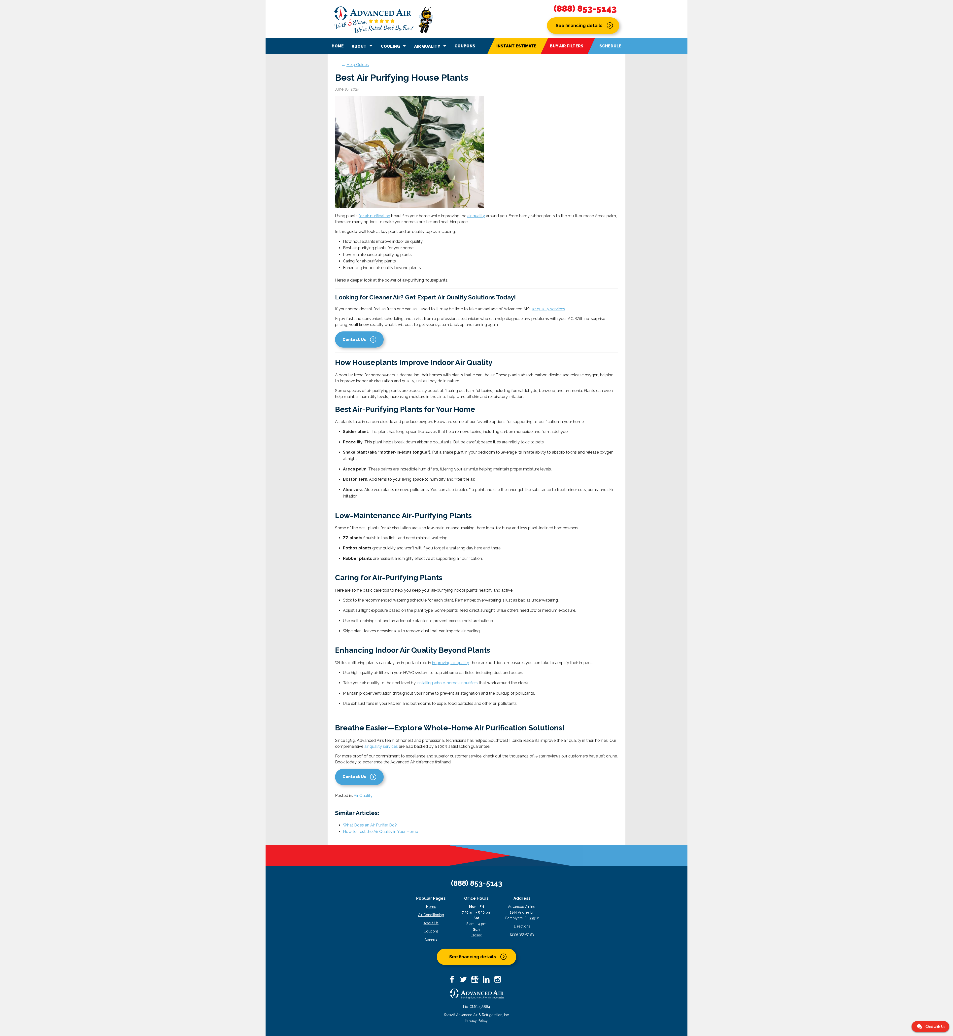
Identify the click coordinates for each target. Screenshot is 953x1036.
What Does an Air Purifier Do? (370, 825)
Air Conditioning (431, 915)
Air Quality (363, 795)
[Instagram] (499, 981)
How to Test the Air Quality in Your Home (380, 831)
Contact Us (354, 339)
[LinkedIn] (488, 981)
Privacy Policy (476, 1021)
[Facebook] (453, 981)
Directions (522, 926)
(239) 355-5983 (522, 934)
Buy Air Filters (566, 46)
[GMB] (476, 981)
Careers (431, 939)
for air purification (374, 216)
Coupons (464, 46)
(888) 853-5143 (585, 9)
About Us (431, 923)
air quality (476, 216)
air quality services (548, 309)
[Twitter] (465, 981)
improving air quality (450, 662)
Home (338, 46)
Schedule (610, 46)
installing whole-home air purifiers (447, 682)
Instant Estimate (516, 46)
